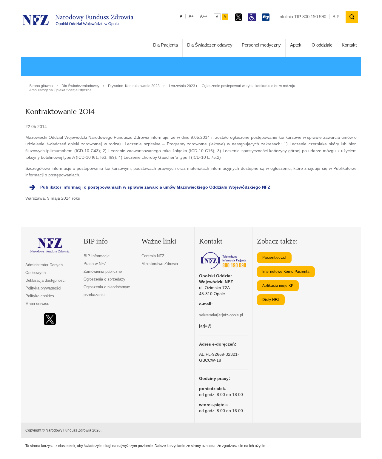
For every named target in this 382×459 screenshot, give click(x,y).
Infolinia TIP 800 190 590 (302, 16)
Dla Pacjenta (165, 44)
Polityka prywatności (43, 288)
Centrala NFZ (152, 256)
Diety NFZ (270, 300)
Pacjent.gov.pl (274, 257)
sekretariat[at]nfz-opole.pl (221, 315)
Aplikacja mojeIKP (277, 286)
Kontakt (349, 44)
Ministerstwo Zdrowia (159, 263)
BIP (336, 16)
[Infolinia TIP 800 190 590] (223, 260)
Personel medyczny (261, 44)
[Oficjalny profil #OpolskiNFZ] (49, 319)
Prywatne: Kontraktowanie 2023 (134, 86)
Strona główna (41, 86)
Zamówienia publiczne (103, 271)
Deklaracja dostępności (45, 280)
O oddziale (322, 44)
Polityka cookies (39, 296)
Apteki (296, 44)
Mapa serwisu (37, 303)
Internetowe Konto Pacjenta (285, 271)
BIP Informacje (97, 256)
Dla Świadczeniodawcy (209, 44)
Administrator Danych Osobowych (44, 269)
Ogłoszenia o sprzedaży (104, 279)
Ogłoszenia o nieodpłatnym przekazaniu (107, 291)
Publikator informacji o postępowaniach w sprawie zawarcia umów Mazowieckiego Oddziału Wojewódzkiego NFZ (155, 187)
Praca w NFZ (95, 263)
